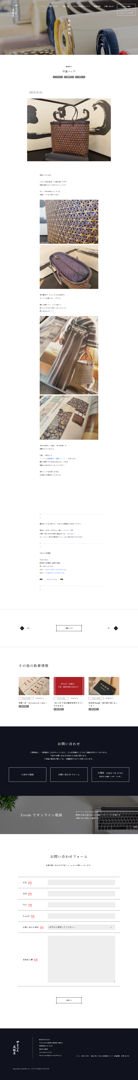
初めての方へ (54, 6)
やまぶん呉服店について (81, 6)
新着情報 (97, 6)
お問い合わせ (109, 6)
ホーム (43, 6)
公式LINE (70, 534)
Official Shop (52, 579)
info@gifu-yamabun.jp (54, 573)
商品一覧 (66, 6)
